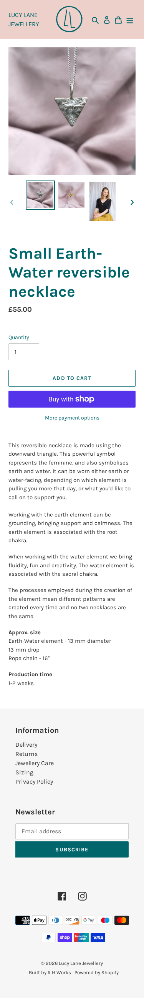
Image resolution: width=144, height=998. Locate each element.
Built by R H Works (50, 972)
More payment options (72, 418)
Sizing (24, 772)
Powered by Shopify (96, 972)
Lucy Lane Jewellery (81, 963)
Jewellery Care (34, 763)
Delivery (26, 744)
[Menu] (130, 19)
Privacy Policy (34, 781)
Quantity (18, 337)
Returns (26, 753)
